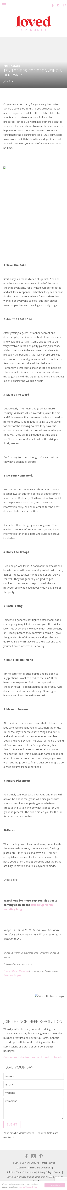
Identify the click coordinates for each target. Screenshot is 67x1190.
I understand (55, 1185)
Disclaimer (22, 1167)
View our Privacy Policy (28, 1187)
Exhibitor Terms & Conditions (21, 1172)
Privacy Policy (44, 1172)
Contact (58, 1172)
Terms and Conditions (41, 1167)
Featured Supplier (12, 975)
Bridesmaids (12, 66)
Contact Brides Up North (16, 971)
